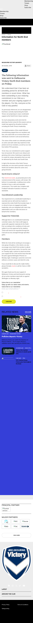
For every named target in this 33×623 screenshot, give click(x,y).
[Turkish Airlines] (6, 509)
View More (28, 312)
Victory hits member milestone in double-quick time (23, 351)
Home (3, 34)
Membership (4, 11)
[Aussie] (25, 521)
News (9, 34)
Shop (1, 16)
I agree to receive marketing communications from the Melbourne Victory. (17, 296)
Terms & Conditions (22, 604)
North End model (10, 178)
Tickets (2, 13)
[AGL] (6, 521)
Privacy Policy (16, 291)
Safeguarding (5, 608)
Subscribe (3, 18)
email (13, 266)
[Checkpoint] (25, 526)
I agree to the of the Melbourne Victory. (17, 292)
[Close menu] (29, 613)
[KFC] (15, 521)
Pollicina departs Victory (12, 336)
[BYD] (6, 526)
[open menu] (1, 9)
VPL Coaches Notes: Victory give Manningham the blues (23, 361)
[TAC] (15, 526)
